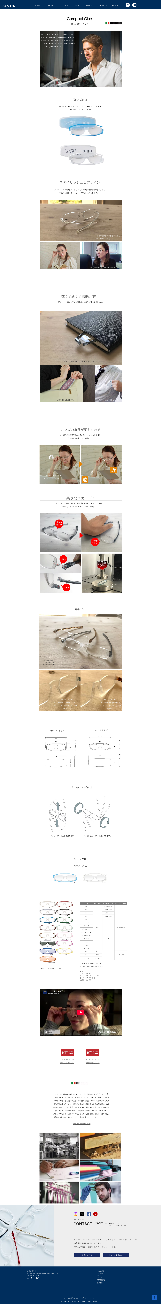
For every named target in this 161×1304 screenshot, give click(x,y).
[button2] (128, 5)
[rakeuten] (95, 1214)
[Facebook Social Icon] (89, 1214)
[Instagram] (75, 1214)
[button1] (134, 5)
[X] (82, 1214)
